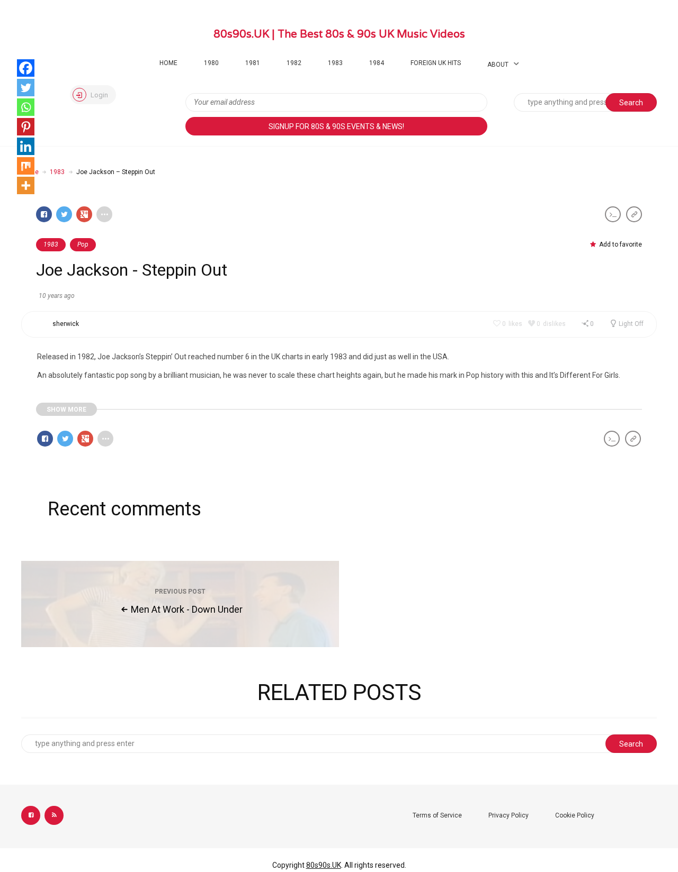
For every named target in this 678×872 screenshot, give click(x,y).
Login (98, 95)
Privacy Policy (508, 815)
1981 (252, 63)
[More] (25, 185)
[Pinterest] (25, 126)
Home (168, 63)
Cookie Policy (574, 815)
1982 (294, 63)
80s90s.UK (323, 865)
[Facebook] (25, 68)
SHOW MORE (66, 409)
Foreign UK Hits (436, 63)
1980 (211, 63)
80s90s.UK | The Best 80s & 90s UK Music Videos (339, 34)
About (497, 64)
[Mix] (25, 166)
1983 (335, 63)
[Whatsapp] (25, 107)
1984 (376, 63)
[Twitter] (25, 87)
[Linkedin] (25, 146)
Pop (82, 244)
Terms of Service (437, 815)
